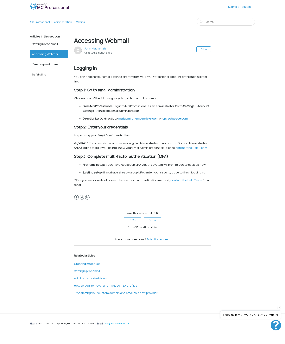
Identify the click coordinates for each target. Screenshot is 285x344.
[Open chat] (276, 325)
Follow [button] (203, 49)
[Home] (49, 9)
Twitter (81, 197)
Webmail (81, 22)
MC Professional (40, 22)
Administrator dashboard (91, 278)
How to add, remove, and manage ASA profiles (105, 285)
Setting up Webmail (45, 44)
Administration (63, 22)
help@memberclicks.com (117, 323)
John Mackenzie (95, 48)
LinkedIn (87, 197)
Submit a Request (239, 7)
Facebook (76, 197)
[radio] (132, 220)
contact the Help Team (191, 148)
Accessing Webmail (45, 54)
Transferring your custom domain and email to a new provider (115, 293)
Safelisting (39, 74)
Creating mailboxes (45, 64)
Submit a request (158, 239)
